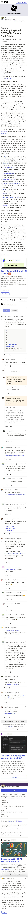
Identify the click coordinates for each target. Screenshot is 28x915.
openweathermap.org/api (11, 630)
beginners (8, 39)
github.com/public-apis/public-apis (14, 455)
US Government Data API (11, 197)
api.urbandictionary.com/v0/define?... (14, 553)
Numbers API (7, 189)
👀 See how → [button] (14, 777)
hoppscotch (12, 344)
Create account (21, 2)
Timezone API (10, 530)
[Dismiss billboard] (26, 878)
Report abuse (19, 729)
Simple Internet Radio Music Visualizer (12, 834)
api (2, 39)
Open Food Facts (8, 167)
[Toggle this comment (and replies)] (2, 319)
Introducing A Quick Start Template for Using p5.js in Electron (14, 826)
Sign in (10, 726)
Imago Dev (8, 78)
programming (17, 39)
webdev (4, 41)
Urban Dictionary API (9, 179)
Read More (5, 294)
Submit (6, 310)
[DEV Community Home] (6, 2)
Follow (14, 790)
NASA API (6, 163)
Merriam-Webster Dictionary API (13, 183)
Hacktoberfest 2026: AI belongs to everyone (11, 860)
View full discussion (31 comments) (14, 721)
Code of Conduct (9, 729)
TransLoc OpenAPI (8, 173)
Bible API (5, 205)
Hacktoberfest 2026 (7, 869)
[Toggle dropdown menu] (26, 255)
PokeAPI (5, 157)
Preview (14, 310)
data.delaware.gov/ (9, 713)
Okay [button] (4, 912)
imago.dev (16, 20)
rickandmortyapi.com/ (13, 684)
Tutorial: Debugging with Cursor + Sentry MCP (13, 756)
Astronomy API (10, 528)
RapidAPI (4, 133)
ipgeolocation (10, 526)
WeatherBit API (7, 193)
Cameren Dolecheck (11, 18)
